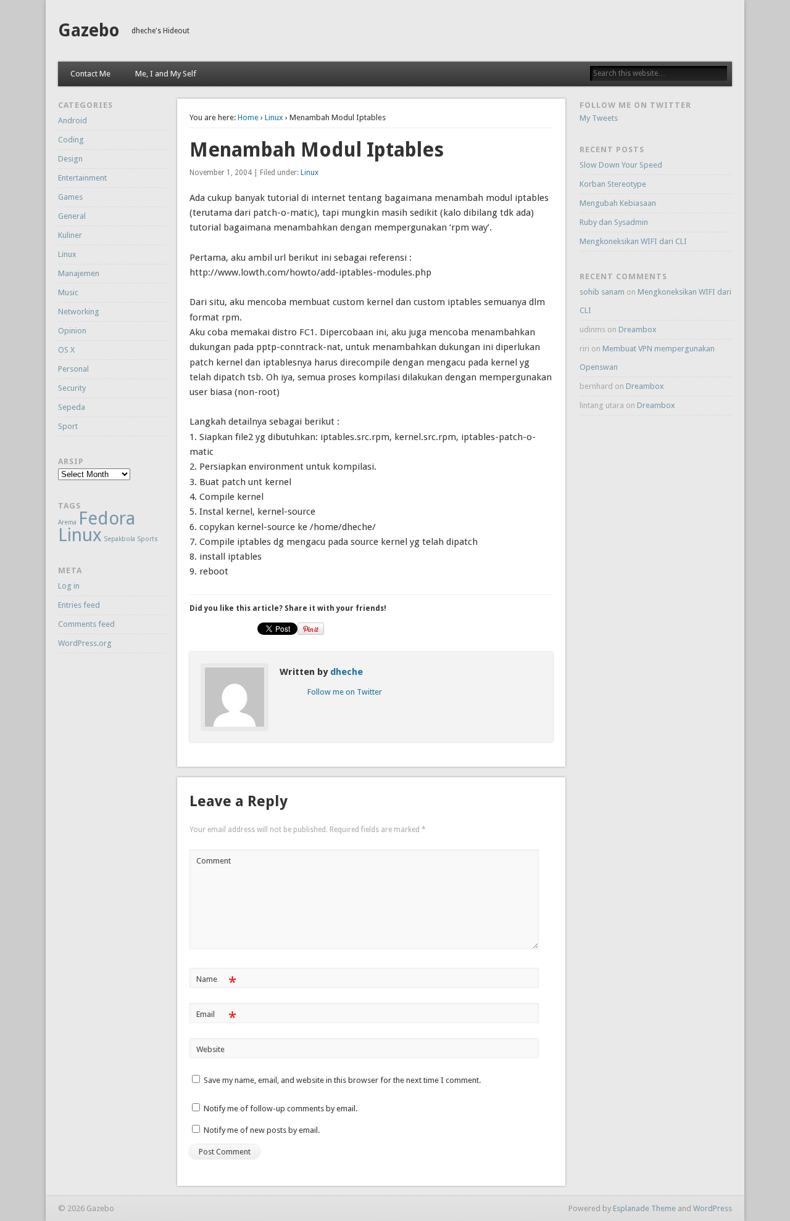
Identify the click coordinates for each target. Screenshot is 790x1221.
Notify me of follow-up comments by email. (280, 1108)
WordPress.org (85, 643)
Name (216, 982)
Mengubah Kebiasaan (618, 203)
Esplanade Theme (644, 1208)
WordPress (712, 1208)
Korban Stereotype (613, 184)
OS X (66, 349)
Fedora (106, 518)
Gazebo (88, 30)
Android (72, 120)
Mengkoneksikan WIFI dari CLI (633, 241)
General (72, 216)
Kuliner (70, 235)
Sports (147, 539)
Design (70, 158)
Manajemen (78, 273)
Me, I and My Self (165, 73)
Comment (213, 860)
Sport (68, 426)
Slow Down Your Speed (621, 164)
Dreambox (637, 329)
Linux (274, 117)
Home (248, 117)
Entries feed (79, 605)
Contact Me (90, 73)
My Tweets (599, 118)
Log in (69, 585)
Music (68, 292)
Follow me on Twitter (344, 691)
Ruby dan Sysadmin (614, 222)
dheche (346, 671)
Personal (73, 369)
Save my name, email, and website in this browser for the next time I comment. (342, 1080)
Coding (71, 139)
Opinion (72, 330)
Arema (67, 522)
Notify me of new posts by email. (262, 1130)
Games (70, 197)
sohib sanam (602, 291)
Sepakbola (119, 539)
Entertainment (82, 177)
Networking (78, 311)
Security (72, 388)
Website (210, 1049)
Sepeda (71, 407)
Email (216, 1017)
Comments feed (86, 624)
